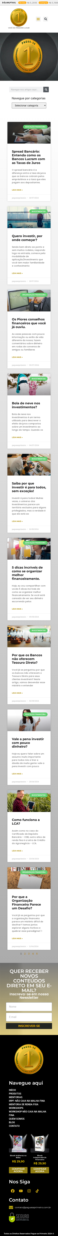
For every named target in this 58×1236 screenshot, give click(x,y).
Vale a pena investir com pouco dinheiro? (28, 742)
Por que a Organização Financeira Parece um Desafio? (26, 902)
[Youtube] (21, 1191)
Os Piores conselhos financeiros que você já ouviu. (29, 323)
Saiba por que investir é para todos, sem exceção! (29, 487)
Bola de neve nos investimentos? (26, 405)
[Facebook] (12, 1191)
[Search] (46, 89)
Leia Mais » (17, 190)
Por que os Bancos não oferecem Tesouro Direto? (27, 658)
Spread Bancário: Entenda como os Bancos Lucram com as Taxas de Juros (28, 157)
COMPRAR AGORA (18, 1170)
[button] (38, 19)
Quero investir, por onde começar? (27, 238)
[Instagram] (29, 1191)
